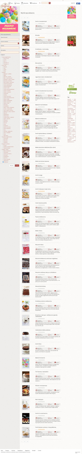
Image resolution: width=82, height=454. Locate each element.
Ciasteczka (6, 93)
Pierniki (5, 122)
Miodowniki (6, 114)
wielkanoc (69, 139)
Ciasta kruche (6, 87)
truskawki (69, 136)
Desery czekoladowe (8, 100)
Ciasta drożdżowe (7, 86)
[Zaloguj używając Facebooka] (77, 3)
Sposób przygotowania (7, 136)
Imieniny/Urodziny (7, 153)
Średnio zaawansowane (8, 146)
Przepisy (18, 3)
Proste (5, 145)
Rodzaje (3, 72)
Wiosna (5, 66)
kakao (68, 124)
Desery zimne (6, 103)
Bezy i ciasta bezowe (8, 78)
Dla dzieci (6, 104)
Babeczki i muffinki (7, 73)
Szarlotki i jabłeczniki (8, 131)
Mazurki (5, 113)
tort (73, 135)
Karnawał (6, 155)
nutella (68, 131)
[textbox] (45, 3)
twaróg (74, 136)
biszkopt (69, 103)
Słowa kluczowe (4, 37)
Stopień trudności (6, 143)
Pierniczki (6, 121)
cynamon (69, 117)
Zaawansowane (7, 148)
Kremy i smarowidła (8, 108)
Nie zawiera (3, 50)
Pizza (5, 124)
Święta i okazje (5, 149)
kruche (73, 124)
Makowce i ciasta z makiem (9, 111)
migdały (69, 129)
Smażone (5, 142)
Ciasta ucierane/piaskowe (9, 89)
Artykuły (13, 450)
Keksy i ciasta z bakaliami (9, 107)
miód (74, 129)
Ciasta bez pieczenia (8, 83)
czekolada (70, 118)
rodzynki (69, 134)
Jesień (5, 69)
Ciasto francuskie (7, 96)
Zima (5, 71)
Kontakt (33, 450)
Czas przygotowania (6, 57)
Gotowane (6, 138)
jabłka (74, 122)
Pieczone (5, 141)
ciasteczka (74, 105)
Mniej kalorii (6, 115)
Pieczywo (6, 120)
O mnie (39, 450)
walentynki (71, 138)
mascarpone (70, 127)
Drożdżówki (6, 106)
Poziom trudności (4, 41)
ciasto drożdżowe (71, 109)
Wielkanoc (6, 162)
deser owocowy (70, 120)
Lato (5, 68)
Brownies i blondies (8, 80)
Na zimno (6, 139)
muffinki (69, 130)
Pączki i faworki (7, 118)
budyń (68, 105)
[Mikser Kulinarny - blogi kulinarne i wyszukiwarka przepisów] (71, 85)
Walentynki (6, 160)
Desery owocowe (7, 101)
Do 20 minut (6, 58)
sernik (73, 134)
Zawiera (2, 45)
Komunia (5, 157)
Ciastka (5, 94)
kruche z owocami (71, 125)
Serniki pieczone (7, 128)
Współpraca (34, 3)
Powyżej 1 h (6, 62)
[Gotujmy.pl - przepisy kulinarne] (72, 91)
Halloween (6, 152)
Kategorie (3, 54)
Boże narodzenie (7, 150)
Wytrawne (6, 135)
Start (11, 3)
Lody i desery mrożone (8, 110)
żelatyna (69, 140)
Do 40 (5, 59)
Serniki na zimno (7, 127)
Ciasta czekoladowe (8, 85)
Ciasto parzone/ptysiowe (9, 97)
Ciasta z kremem (7, 90)
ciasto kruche (70, 110)
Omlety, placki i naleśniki (9, 117)
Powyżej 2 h (6, 64)
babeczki (69, 99)
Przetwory (6, 125)
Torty (5, 134)
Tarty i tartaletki (7, 132)
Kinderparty (6, 156)
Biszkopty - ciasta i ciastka (9, 79)
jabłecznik (69, 122)
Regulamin (27, 450)
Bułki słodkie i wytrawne (9, 82)
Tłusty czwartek (7, 159)
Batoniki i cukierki (7, 76)
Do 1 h (5, 61)
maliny (68, 126)
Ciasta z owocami (7, 92)
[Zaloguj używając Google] (79, 3)
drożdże (69, 121)
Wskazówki (25, 3)
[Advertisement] (40, 0)
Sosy (5, 129)
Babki (5, 75)
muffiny (73, 130)
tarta (68, 135)
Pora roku (4, 65)
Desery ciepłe (6, 99)
